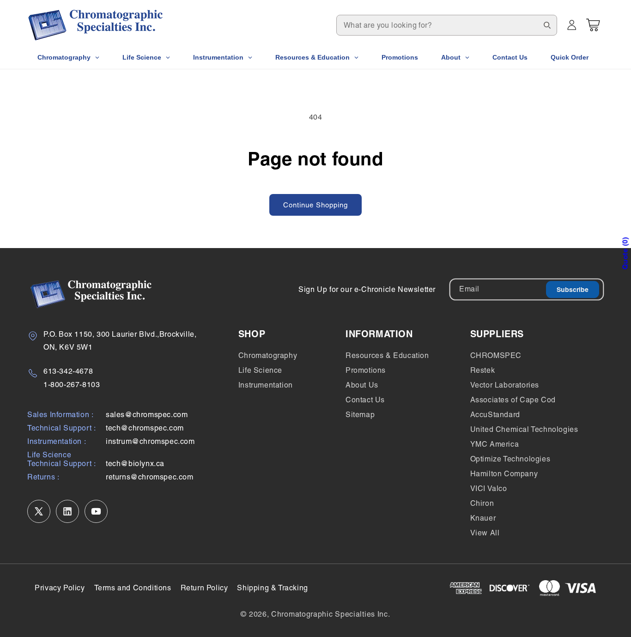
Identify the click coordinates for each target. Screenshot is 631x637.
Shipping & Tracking (272, 587)
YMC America (494, 444)
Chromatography (267, 355)
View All (485, 532)
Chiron (482, 503)
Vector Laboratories (504, 385)
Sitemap (360, 414)
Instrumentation (265, 385)
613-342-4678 (68, 371)
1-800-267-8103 (71, 384)
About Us (362, 385)
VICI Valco (488, 488)
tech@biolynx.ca (135, 463)
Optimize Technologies (510, 459)
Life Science (260, 370)
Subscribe (573, 289)
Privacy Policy (60, 587)
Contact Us (365, 399)
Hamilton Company (504, 473)
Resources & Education (387, 355)
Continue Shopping (315, 205)
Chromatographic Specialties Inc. (330, 614)
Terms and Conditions (132, 587)
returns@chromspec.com (150, 477)
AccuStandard (495, 414)
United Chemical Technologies (524, 429)
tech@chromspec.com (145, 428)
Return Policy (204, 587)
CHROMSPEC (496, 355)
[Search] (547, 25)
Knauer (483, 518)
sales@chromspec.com (147, 414)
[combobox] (446, 25)
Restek (482, 370)
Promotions (366, 370)
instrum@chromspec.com (150, 441)
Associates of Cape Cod (513, 399)
